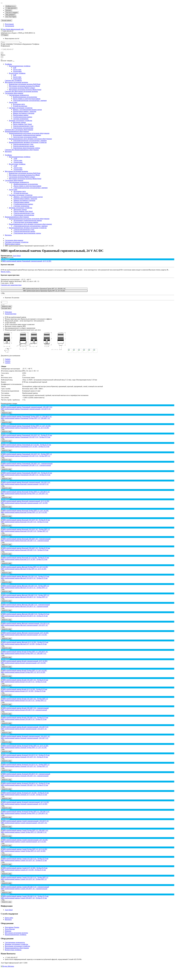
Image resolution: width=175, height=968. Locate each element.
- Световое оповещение (21, 206)
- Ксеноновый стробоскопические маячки (27, 220)
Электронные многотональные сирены (26, 148)
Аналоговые (17, 71)
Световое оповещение (20, 119)
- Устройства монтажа (20, 193)
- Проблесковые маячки (21, 202)
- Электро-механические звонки (24, 231)
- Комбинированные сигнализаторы (25, 184)
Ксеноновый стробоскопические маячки (27, 135)
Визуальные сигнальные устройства (17, 946)
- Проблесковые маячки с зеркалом (25, 198)
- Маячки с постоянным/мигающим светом (28, 197)
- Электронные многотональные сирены (27, 233)
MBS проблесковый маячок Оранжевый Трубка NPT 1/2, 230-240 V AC (44, 288)
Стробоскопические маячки (22, 117)
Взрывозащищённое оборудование (17, 131)
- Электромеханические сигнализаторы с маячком (30, 188)
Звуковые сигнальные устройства (20, 120)
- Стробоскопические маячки (23, 204)
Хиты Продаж (10, 929)
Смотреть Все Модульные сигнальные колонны (21, 91)
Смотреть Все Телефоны (13, 80)
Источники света (19, 104)
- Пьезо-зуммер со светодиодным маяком (27, 186)
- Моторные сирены (20, 209)
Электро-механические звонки (23, 146)
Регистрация (9, 24)
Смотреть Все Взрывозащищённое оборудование (22, 150)
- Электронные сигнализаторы (23, 215)
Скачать (7, 359)
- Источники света (19, 191)
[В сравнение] (3, 304)
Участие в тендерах (12, 12)
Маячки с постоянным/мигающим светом (27, 109)
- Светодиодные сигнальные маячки (25, 222)
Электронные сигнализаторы (23, 128)
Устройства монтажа (20, 106)
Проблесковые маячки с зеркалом (24, 111)
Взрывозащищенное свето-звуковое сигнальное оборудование (30, 139)
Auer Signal (9, 910)
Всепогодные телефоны (17, 73)
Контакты (8, 10)
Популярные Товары (12, 927)
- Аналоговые (17, 162)
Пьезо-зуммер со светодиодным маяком (26, 99)
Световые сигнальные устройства (20, 108)
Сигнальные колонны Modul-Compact (22, 88)
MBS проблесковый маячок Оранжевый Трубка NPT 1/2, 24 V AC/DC (44, 291)
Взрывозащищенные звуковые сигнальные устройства (28, 142)
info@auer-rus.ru (10, 6)
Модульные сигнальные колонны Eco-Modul (24, 86)
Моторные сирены (19, 122)
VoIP (14, 68)
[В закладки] (1, 304)
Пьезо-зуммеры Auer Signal (22, 124)
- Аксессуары (17, 160)
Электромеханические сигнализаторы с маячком (30, 100)
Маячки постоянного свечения (23, 113)
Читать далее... (6, 271)
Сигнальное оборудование (14, 93)
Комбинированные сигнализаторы (25, 97)
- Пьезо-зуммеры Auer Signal (23, 211)
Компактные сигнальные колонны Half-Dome (24, 84)
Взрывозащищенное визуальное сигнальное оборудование (29, 133)
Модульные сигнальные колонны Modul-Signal (25, 89)
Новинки (8, 931)
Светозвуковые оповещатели (19, 95)
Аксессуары (17, 69)
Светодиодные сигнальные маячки (25, 137)
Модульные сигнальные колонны (16, 82)
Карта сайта (9, 918)
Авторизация (9, 26)
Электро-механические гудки (23, 126)
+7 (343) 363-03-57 (11, 8)
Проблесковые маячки (20, 115)
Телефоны (8, 64)
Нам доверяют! (10, 14)
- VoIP (15, 158)
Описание (8, 312)
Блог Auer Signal (11, 16)
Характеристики (10, 314)
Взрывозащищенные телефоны (19, 66)
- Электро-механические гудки (23, 213)
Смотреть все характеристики (11, 285)
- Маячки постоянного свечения (24, 200)
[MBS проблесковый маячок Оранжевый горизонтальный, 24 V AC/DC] (26, 261)
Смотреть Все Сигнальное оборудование (19, 129)
